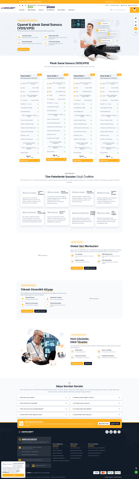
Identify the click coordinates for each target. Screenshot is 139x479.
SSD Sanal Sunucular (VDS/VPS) (96, 448)
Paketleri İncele (23, 49)
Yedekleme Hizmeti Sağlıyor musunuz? (83, 397)
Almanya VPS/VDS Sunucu (95, 453)
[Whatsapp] (136, 472)
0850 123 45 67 (91, 268)
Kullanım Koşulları (109, 477)
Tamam (14, 475)
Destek (89, 363)
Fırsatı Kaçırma (110, 1)
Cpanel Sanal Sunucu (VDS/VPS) (96, 450)
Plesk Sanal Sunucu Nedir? (27, 397)
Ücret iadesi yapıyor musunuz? (81, 403)
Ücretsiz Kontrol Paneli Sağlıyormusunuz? (31, 414)
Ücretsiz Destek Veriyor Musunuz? (82, 414)
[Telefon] (136, 468)
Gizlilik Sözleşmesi (57, 450)
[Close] (120, 2)
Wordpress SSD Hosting (76, 453)
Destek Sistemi (104, 423)
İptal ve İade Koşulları (58, 455)
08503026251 (29, 439)
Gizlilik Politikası (117, 477)
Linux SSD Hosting (75, 448)
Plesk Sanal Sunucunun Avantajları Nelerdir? (31, 409)
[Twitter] (22, 5)
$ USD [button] (107, 5)
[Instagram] (25, 5)
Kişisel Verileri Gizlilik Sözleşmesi (61, 460)
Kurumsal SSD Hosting (76, 455)
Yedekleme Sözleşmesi (58, 458)
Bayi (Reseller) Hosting (76, 450)
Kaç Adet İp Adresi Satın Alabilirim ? (82, 409)
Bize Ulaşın (116, 423)
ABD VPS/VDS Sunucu (94, 455)
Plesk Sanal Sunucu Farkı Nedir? (28, 403)
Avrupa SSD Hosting (75, 458)
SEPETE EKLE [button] (24, 160)
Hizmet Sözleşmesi (57, 453)
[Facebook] (19, 5)
